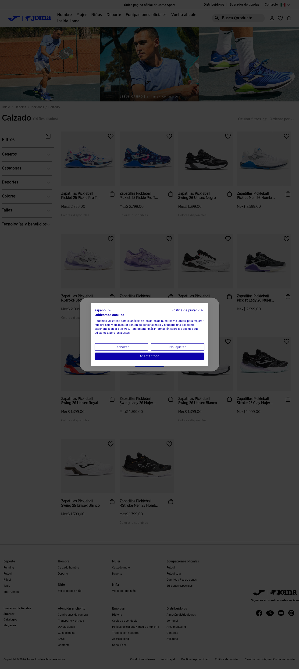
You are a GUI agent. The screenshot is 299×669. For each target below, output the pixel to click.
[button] (103, 310)
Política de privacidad (187, 310)
